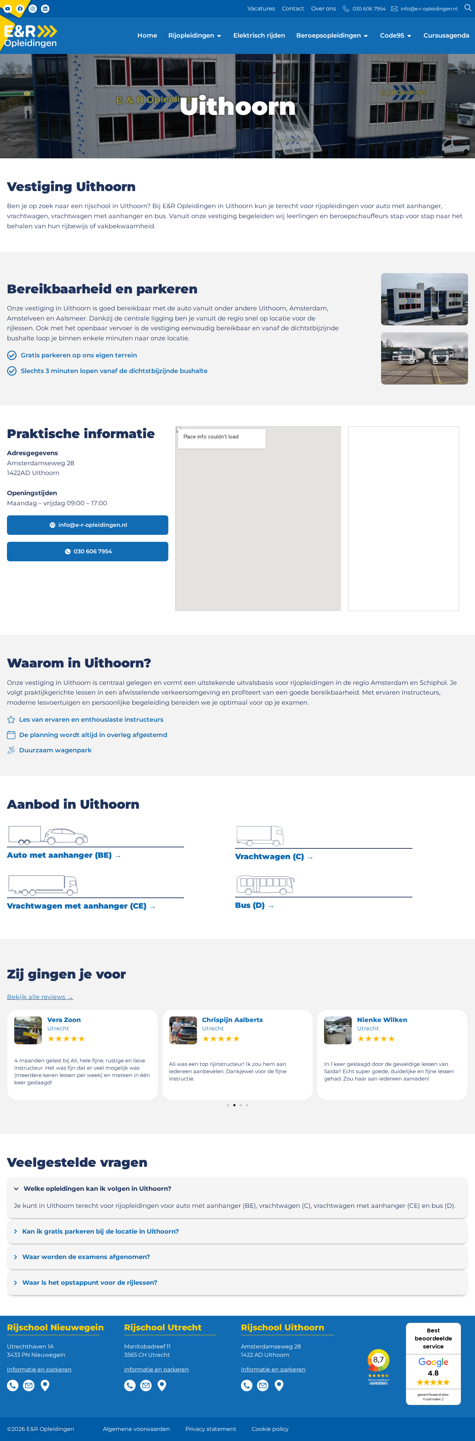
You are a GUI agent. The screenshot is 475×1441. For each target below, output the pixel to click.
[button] (228, 1105)
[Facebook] (20, 9)
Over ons (323, 8)
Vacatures (261, 8)
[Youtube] (7, 9)
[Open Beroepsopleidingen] (366, 35)
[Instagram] (33, 9)
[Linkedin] (45, 9)
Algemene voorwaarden (136, 1429)
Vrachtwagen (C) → (274, 856)
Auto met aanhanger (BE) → (64, 855)
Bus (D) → (255, 905)
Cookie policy (270, 1429)
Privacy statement (210, 1429)
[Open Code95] (409, 35)
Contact (293, 8)
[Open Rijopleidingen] (219, 35)
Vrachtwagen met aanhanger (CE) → (81, 906)
